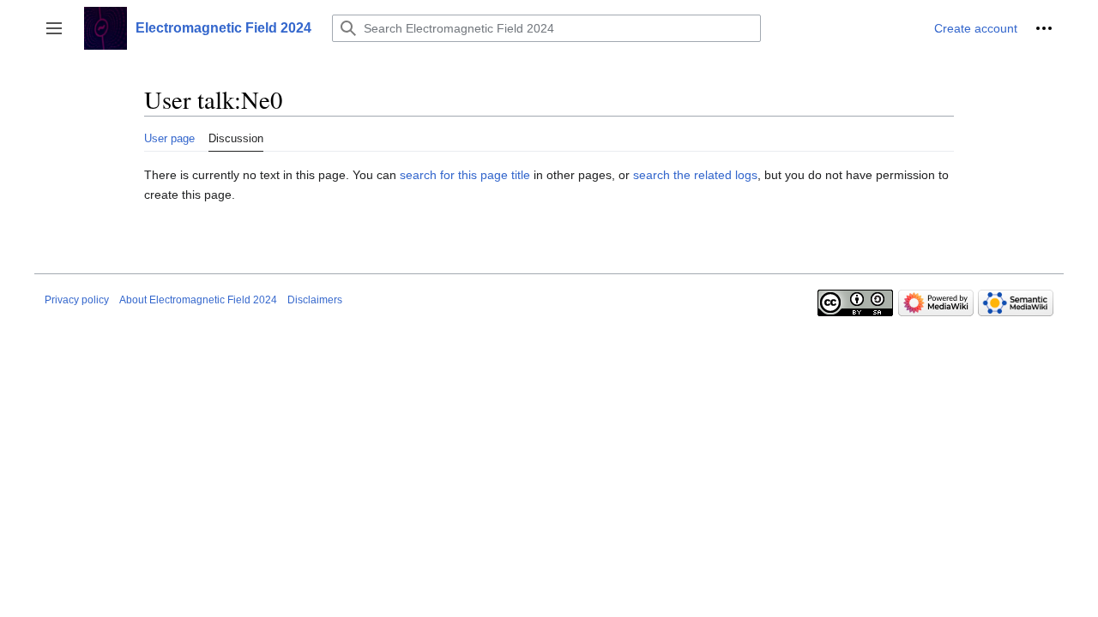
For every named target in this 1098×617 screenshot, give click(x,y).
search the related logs (695, 175)
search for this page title (465, 175)
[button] (54, 28)
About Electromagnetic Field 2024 (198, 300)
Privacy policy (77, 300)
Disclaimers (314, 300)
